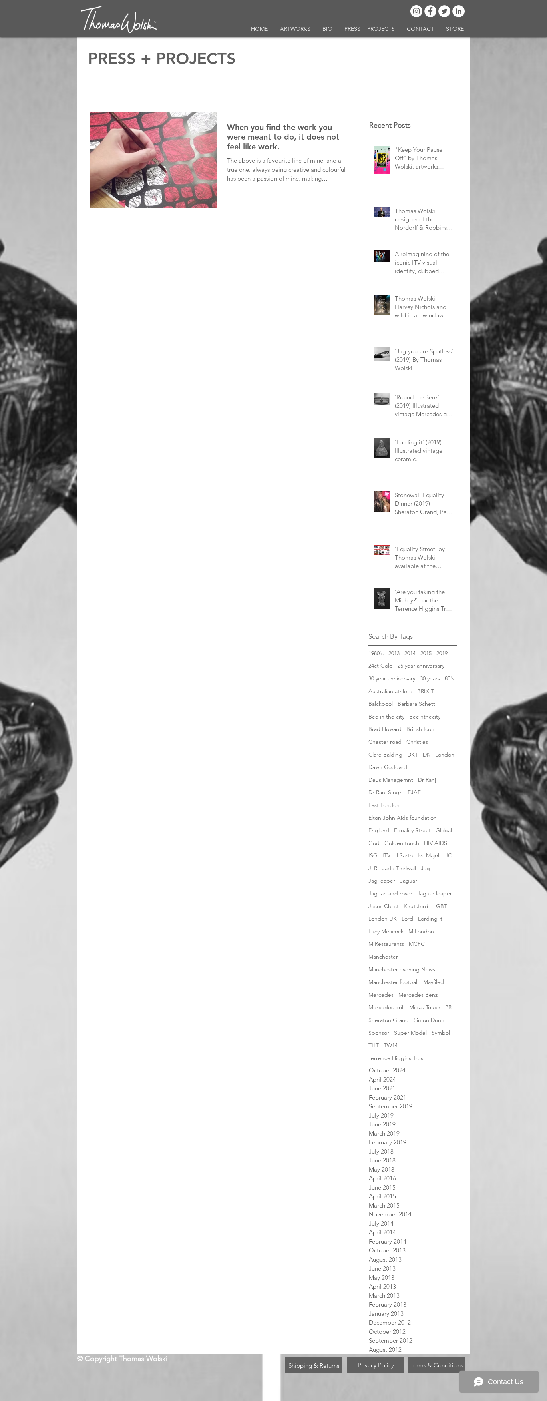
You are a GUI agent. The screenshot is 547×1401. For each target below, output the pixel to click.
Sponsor (378, 1032)
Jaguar (408, 880)
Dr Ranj (427, 779)
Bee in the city (386, 716)
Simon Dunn (429, 1020)
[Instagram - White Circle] (416, 11)
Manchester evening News (401, 969)
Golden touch (401, 843)
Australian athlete (390, 691)
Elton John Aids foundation (402, 817)
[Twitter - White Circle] (444, 11)
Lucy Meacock (386, 931)
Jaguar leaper (434, 893)
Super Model (410, 1032)
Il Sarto (404, 855)
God (374, 843)
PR (448, 1007)
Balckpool (380, 703)
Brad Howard (385, 729)
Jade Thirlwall (399, 868)
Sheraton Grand (388, 1020)
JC (448, 855)
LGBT (440, 906)
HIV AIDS (435, 843)
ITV (386, 855)
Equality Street (412, 830)
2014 (410, 653)
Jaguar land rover (390, 893)
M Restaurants (386, 943)
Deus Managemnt (390, 779)
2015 (426, 653)
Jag (425, 868)
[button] (295, 28)
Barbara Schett (416, 703)
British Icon (420, 729)
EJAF (414, 792)
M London (421, 931)
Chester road (385, 741)
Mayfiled (433, 982)
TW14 (391, 1045)
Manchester (383, 956)
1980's (376, 653)
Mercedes (381, 994)
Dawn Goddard (387, 767)
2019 (442, 653)
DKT (412, 754)
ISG (373, 855)
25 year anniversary (421, 665)
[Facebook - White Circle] (430, 11)
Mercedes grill (386, 1007)
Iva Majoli (429, 855)
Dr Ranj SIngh (385, 792)
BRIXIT (425, 691)
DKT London (438, 754)
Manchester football (393, 982)
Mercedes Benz (418, 994)
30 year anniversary (391, 678)
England (378, 830)
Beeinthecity (424, 716)
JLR (372, 868)
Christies (417, 741)
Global (444, 830)
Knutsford (416, 906)
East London (384, 805)
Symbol (441, 1032)
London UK (382, 918)
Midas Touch (424, 1007)
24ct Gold (380, 665)
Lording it (430, 918)
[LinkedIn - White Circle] (458, 11)
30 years (430, 678)
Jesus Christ (383, 906)
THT (373, 1045)
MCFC (417, 943)
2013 (394, 653)
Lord (407, 918)
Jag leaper (381, 880)
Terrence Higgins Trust (396, 1058)
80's (449, 678)
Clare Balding (385, 754)
